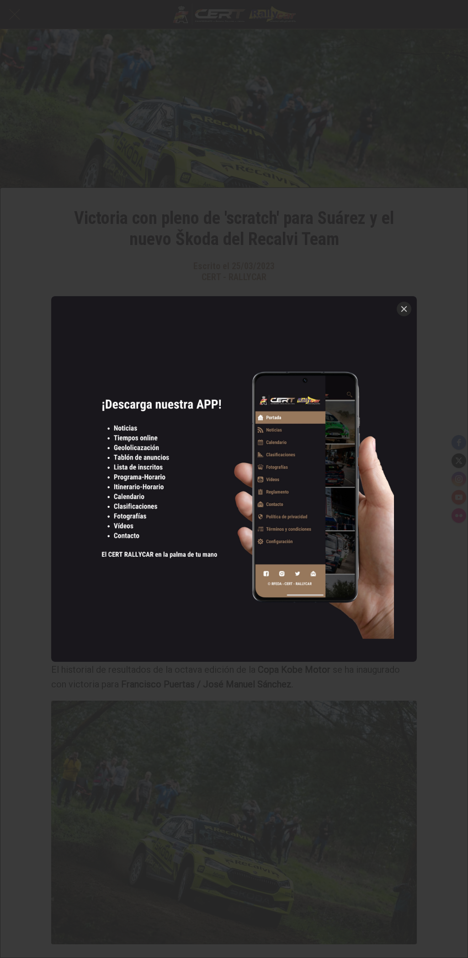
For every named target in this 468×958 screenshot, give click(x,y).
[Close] (404, 309)
